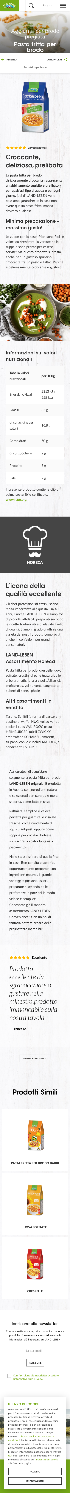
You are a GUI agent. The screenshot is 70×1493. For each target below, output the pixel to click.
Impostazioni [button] (35, 1481)
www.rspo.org (16, 499)
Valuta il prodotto (35, 1058)
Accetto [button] (35, 1472)
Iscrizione (35, 1363)
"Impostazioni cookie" (46, 1460)
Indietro (11, 60)
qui (10, 1456)
